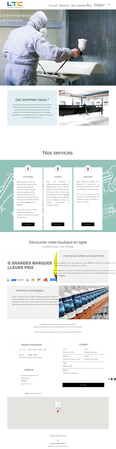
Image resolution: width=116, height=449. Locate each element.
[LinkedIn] (112, 379)
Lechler (28, 202)
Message (65, 370)
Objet (65, 363)
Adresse (86, 356)
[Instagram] (115, 379)
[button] (64, 5)
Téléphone (66, 356)
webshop (62, 275)
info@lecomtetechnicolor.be (32, 393)
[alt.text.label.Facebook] (109, 5)
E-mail (86, 349)
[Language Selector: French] (88, 4)
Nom (64, 349)
